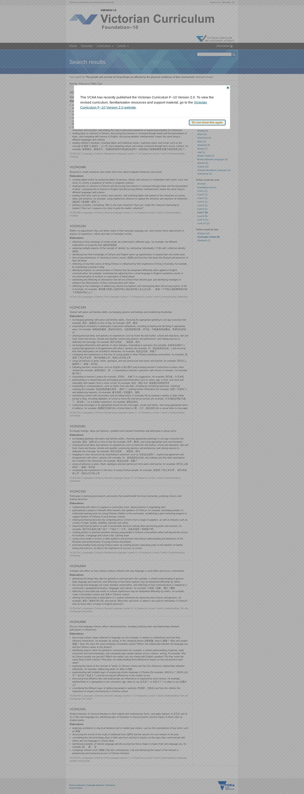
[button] (228, 87)
